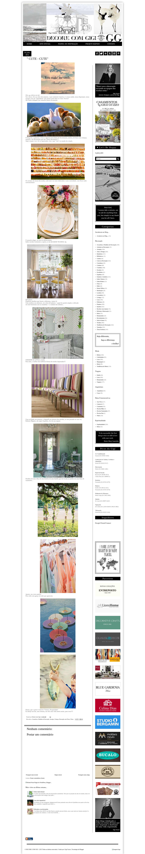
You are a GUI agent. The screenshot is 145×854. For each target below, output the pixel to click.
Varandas (99, 327)
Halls (98, 286)
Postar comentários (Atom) (37, 778)
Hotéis (98, 375)
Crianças (57, 719)
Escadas (99, 270)
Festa (98, 283)
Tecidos (99, 322)
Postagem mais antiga (84, 775)
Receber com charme (102, 309)
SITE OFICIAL (45, 44)
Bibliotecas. (100, 256)
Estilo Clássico (101, 279)
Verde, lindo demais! (39, 792)
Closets (99, 258)
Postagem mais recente (32, 775)
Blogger (82, 849)
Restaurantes (100, 315)
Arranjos (52, 719)
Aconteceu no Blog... (102, 236)
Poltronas (99, 302)
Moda (98, 364)
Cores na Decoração (102, 261)
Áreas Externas (101, 329)
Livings (99, 297)
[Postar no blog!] (77, 719)
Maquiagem (100, 362)
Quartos (99, 306)
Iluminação (100, 290)
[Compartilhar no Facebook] (80, 719)
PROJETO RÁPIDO (92, 44)
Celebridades (100, 357)
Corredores (100, 263)
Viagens (99, 382)
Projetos (99, 304)
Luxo (98, 299)
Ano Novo (100, 402)
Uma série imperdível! (39, 800)
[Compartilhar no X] (79, 719)
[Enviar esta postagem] (50, 717)
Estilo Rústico (100, 281)
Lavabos (99, 293)
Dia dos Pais (100, 413)
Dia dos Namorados (102, 411)
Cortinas (99, 265)
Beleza (98, 355)
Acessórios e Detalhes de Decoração (40, 719)
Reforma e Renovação (103, 311)
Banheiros (99, 254)
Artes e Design (101, 251)
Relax (98, 313)
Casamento (100, 406)
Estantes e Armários (102, 277)
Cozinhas (99, 267)
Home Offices (100, 288)
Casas (98, 393)
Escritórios (99, 272)
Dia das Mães (100, 408)
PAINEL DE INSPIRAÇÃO (68, 44)
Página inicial (58, 775)
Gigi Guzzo (68, 849)
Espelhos (99, 274)
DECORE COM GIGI (32, 849)
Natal (98, 415)
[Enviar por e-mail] (76, 719)
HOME (29, 44)
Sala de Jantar (100, 320)
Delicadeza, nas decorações (41, 809)
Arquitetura (100, 391)
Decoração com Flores (64, 719)
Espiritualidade (101, 424)
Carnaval (99, 404)
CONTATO (111, 44)
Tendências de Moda (102, 366)
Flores (71, 719)
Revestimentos (101, 318)
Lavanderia (100, 295)
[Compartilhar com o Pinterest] (82, 719)
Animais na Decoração (103, 247)
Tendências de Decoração (103, 325)
